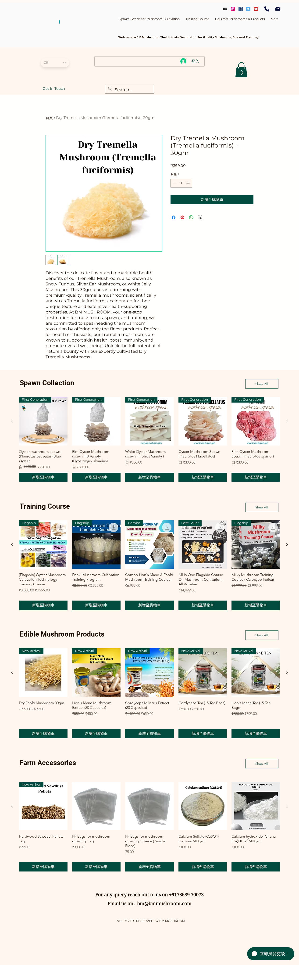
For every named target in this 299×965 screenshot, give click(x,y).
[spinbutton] (181, 183)
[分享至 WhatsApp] (191, 217)
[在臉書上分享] (173, 217)
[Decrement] (174, 183)
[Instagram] (233, 9)
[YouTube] (256, 9)
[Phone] (266, 8)
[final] (225, 9)
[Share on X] (200, 217)
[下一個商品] (287, 421)
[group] (149, 439)
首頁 (49, 117)
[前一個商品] (12, 421)
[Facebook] (240, 9)
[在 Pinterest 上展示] (182, 217)
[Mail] (278, 9)
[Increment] (188, 183)
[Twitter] (248, 9)
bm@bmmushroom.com (164, 903)
